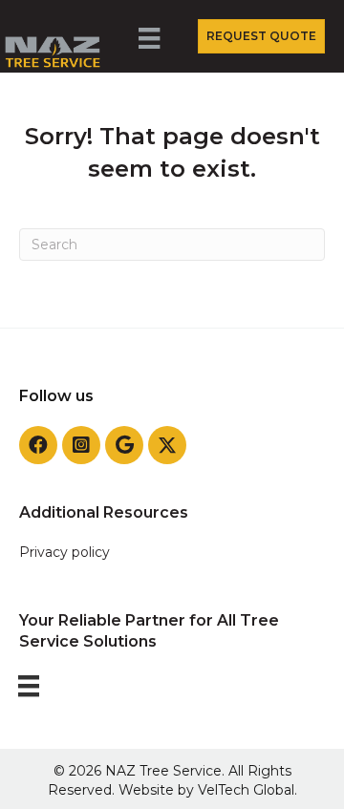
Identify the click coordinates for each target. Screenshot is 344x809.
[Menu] (151, 45)
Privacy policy (64, 552)
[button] (38, 445)
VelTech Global (246, 789)
